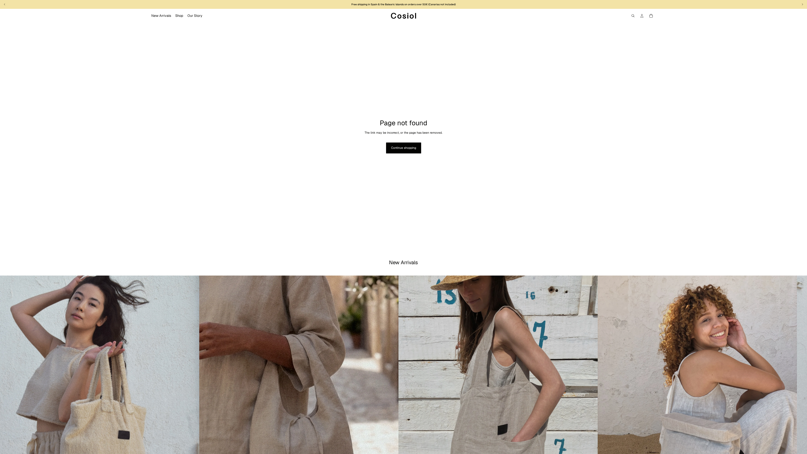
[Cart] (651, 15)
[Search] (633, 15)
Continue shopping (403, 148)
